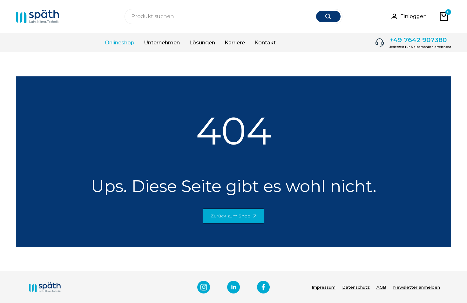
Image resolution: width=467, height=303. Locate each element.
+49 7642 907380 (418, 40)
